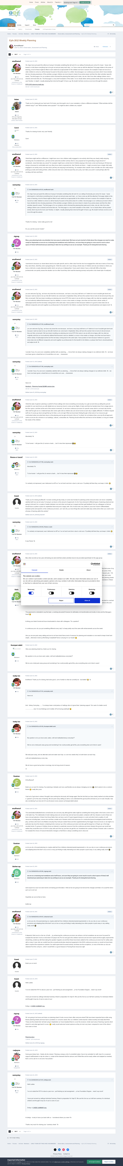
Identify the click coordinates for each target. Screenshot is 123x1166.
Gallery (20, 29)
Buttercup (17, 866)
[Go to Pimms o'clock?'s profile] (17, 464)
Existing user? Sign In (71, 2)
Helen (16, 99)
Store (34, 25)
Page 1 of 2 (27, 54)
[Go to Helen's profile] (17, 106)
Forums (37, 29)
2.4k (17, 661)
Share (97, 46)
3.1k (17, 691)
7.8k (17, 200)
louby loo (16, 676)
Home (31, 2)
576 (17, 473)
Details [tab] (61, 570)
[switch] (51, 593)
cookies (19, 1162)
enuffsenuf (19, 45)
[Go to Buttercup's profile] (17, 873)
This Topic (106, 25)
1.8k (17, 252)
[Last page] (20, 54)
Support (27, 25)
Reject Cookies (109, 1161)
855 (17, 605)
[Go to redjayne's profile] (17, 1057)
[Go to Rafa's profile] (17, 596)
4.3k (17, 115)
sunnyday (16, 185)
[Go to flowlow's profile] (17, 783)
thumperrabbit (16, 645)
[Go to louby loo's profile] (17, 682)
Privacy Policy (57, 1154)
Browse (11, 25)
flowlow (16, 776)
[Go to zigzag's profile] (17, 243)
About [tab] (88, 570)
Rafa (16, 590)
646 (17, 882)
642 (17, 792)
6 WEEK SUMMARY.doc (38, 1006)
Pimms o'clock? (16, 457)
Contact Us (66, 1154)
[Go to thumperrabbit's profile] (17, 652)
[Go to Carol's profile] (17, 134)
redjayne (16, 1050)
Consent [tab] (34, 570)
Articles (43, 2)
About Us (50, 2)
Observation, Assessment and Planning (35, 47)
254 (17, 77)
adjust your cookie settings (62, 1162)
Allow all (87, 600)
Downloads (28, 29)
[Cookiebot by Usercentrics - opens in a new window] (92, 564)
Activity (19, 25)
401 (17, 143)
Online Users (11, 29)
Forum (37, 2)
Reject (61, 600)
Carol (16, 128)
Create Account (84, 2)
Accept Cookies (95, 1161)
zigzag (16, 236)
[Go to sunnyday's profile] (17, 191)
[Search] (114, 25)
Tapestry (58, 2)
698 (17, 1066)
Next (16, 54)
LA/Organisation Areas (49, 29)
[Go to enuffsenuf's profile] (11, 47)
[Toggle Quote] (28, 189)
